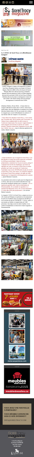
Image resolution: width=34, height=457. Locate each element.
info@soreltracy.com (15, 420)
